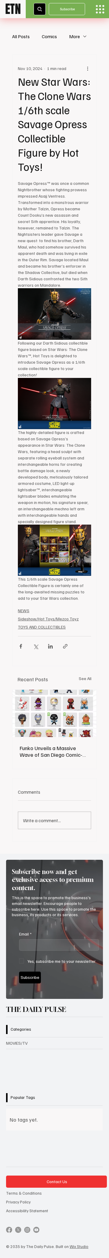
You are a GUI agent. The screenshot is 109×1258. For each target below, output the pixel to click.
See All (85, 678)
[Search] (40, 9)
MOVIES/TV (17, 1043)
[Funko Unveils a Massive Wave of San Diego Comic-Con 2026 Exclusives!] (54, 713)
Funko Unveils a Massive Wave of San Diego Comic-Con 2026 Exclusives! (51, 751)
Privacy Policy (18, 1201)
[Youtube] (36, 1230)
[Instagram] (27, 1230)
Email (25, 933)
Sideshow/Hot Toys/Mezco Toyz (48, 618)
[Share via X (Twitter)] (35, 646)
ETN (13, 9)
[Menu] (100, 9)
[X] (18, 1230)
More (74, 36)
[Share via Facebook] (21, 646)
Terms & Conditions (24, 1193)
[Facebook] (9, 1230)
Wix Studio (79, 1246)
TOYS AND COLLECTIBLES (42, 626)
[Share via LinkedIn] (50, 646)
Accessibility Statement (27, 1210)
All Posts (21, 36)
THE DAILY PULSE (36, 1009)
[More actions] (87, 68)
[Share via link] (65, 646)
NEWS (23, 610)
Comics (49, 36)
